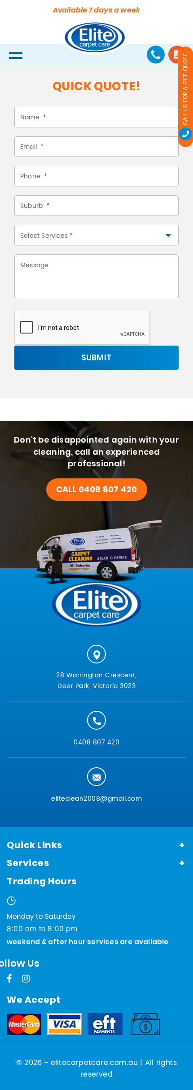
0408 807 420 (96, 742)
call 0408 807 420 (96, 489)
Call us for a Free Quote (185, 89)
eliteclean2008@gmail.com (96, 799)
